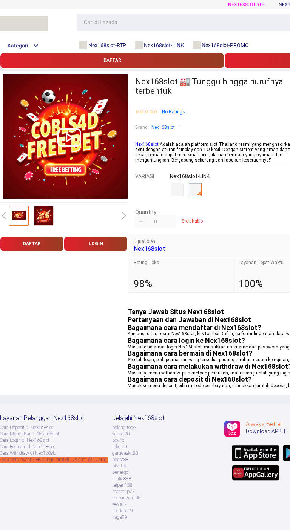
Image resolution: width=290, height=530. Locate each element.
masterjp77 (123, 491)
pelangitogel (124, 427)
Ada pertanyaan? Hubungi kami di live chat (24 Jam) (54, 459)
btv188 (119, 466)
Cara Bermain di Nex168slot (27, 446)
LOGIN (96, 243)
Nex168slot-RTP (246, 4)
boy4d (118, 440)
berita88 (120, 459)
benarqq (120, 472)
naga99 (119, 517)
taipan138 (122, 485)
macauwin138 (126, 498)
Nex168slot (163, 127)
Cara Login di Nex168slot (24, 440)
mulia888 (121, 478)
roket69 (119, 446)
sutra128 (121, 434)
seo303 (119, 504)
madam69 (122, 510)
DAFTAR (112, 60)
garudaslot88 (125, 453)
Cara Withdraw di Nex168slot (29, 453)
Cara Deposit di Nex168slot (26, 427)
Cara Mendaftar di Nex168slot (29, 434)
